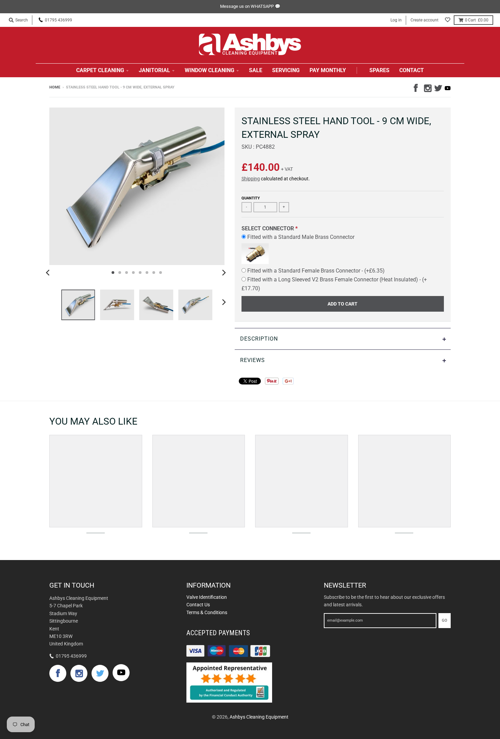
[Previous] (48, 272)
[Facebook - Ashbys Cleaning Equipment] (417, 87)
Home (54, 87)
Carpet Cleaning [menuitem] (100, 70)
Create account (424, 20)
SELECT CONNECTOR (267, 228)
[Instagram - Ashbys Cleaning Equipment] (427, 87)
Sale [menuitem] (255, 70)
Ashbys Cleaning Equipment (259, 717)
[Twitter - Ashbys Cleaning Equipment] (437, 87)
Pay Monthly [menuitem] (328, 70)
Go (444, 620)
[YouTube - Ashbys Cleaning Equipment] (448, 88)
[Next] (223, 272)
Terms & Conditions (206, 612)
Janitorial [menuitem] (154, 70)
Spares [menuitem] (379, 70)
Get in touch (71, 585)
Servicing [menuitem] (286, 70)
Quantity (250, 198)
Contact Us (198, 604)
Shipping (250, 178)
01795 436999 (58, 20)
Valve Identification (206, 597)
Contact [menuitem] (411, 70)
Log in (396, 20)
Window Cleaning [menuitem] (209, 70)
